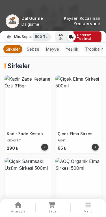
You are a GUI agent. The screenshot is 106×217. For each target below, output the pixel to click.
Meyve (52, 49)
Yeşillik (72, 49)
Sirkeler (13, 49)
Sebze (33, 49)
